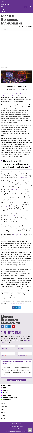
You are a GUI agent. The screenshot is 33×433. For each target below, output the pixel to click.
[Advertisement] (16, 50)
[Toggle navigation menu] (30, 430)
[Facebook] (23, 7)
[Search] (30, 29)
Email (3, 356)
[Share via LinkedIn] (16, 307)
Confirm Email (22, 356)
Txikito (16, 216)
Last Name (20, 348)
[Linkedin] (28, 7)
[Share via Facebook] (13, 307)
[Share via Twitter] (19, 307)
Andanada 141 (23, 178)
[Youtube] (31, 7)
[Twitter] (26, 7)
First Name (4, 348)
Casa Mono (9, 207)
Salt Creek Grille (18, 234)
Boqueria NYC (16, 190)
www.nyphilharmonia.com (16, 303)
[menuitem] (2, 1)
